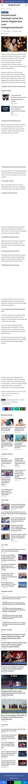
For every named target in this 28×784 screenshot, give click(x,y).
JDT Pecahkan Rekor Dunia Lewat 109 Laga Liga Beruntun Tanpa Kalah (7, 492)
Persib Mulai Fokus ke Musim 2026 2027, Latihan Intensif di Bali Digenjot (8, 584)
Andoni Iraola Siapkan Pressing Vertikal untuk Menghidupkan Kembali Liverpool (12, 669)
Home (3, 9)
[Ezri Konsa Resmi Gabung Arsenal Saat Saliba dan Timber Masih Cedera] (7, 473)
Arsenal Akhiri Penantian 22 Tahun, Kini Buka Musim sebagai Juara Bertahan (9, 736)
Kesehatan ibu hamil (6, 401)
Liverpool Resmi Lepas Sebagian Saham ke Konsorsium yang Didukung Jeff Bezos (9, 576)
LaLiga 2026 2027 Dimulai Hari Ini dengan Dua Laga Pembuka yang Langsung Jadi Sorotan (8, 763)
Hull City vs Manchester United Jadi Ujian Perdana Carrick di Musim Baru (6, 462)
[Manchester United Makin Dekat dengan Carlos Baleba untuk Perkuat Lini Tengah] (22, 566)
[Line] (19, 408)
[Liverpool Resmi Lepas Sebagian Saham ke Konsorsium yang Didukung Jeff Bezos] (22, 576)
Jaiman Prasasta (6, 31)
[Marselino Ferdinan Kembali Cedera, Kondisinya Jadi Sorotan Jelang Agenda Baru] (5, 537)
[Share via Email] (21, 408)
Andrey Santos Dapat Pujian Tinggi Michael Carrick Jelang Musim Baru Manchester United (18, 528)
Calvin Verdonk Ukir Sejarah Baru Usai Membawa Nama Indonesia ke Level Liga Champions (9, 754)
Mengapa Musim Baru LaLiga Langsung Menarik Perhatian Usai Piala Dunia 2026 (13, 693)
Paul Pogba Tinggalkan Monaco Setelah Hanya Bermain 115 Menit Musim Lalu (8, 745)
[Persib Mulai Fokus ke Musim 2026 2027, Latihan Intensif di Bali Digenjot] (22, 585)
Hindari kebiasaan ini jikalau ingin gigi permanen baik (7, 428)
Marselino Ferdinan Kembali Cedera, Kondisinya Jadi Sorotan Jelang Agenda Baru (19, 537)
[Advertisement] (14, 150)
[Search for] (26, 5)
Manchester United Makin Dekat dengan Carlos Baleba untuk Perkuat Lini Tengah (8, 567)
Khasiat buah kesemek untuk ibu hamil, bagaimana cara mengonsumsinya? (13, 393)
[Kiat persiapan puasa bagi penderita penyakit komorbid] (21, 438)
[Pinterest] (9, 408)
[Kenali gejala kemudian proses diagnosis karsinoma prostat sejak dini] (5, 109)
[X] (6, 408)
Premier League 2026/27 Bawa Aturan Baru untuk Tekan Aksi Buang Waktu (20, 462)
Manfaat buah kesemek (6, 404)
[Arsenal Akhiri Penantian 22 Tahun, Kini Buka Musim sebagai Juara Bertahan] (22, 737)
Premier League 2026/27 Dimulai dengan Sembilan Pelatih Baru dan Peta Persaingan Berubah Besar (8, 557)
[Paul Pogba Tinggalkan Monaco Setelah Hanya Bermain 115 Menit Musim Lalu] (22, 745)
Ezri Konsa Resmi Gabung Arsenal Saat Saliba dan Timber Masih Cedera (6, 481)
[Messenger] (11, 408)
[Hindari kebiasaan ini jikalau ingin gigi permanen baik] (7, 422)
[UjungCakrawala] (14, 5)
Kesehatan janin (14, 401)
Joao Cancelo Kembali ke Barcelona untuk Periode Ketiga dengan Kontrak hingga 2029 (14, 512)
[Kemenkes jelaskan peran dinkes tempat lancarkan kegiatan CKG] (7, 438)
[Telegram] (16, 408)
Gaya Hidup (9, 9)
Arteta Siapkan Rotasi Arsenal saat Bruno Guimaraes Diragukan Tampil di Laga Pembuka (14, 645)
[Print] (24, 408)
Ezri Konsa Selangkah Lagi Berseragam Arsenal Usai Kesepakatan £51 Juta (18, 519)
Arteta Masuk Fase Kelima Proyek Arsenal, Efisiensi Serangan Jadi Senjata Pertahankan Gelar (20, 474)
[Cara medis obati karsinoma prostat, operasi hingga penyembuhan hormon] (5, 97)
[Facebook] (3, 408)
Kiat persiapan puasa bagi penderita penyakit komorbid (20, 445)
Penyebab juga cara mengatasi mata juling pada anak (20, 428)
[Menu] (2, 5)
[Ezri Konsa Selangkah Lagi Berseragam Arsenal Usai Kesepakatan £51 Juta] (5, 520)
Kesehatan (22, 399)
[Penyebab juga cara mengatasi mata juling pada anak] (21, 422)
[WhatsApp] (14, 408)
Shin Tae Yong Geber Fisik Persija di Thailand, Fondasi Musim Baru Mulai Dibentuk (13, 717)
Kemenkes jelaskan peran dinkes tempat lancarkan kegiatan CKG (7, 445)
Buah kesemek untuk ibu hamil (12, 399)
